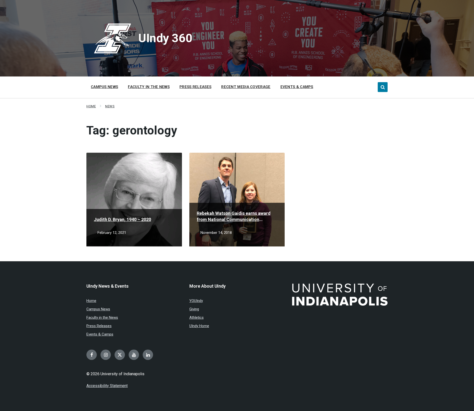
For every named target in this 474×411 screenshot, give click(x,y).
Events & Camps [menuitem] (296, 87)
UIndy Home (199, 326)
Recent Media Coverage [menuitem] (245, 87)
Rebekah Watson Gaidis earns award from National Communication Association (234, 217)
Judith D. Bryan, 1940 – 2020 (122, 219)
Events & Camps (99, 334)
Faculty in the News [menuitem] (149, 87)
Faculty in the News (102, 317)
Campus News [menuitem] (104, 87)
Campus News (98, 309)
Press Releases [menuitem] (195, 87)
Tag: (131, 130)
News (110, 106)
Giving (194, 309)
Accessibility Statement (107, 385)
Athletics (196, 317)
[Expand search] (383, 87)
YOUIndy (196, 301)
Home (91, 106)
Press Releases (99, 326)
